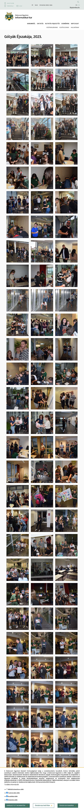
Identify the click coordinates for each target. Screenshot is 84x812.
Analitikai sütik (13, 796)
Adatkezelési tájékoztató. (27, 782)
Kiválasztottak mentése (16, 805)
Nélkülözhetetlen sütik (16, 789)
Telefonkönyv (10, 6)
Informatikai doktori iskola (45, 5)
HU (76, 5)
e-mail (20, 6)
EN (79, 5)
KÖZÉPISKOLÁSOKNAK (52, 27)
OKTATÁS (40, 23)
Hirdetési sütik (12, 800)
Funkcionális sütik (14, 793)
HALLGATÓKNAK (75, 27)
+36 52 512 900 (10, 3)
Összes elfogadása (66, 805)
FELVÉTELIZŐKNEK (64, 27)
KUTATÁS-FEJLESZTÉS (52, 23)
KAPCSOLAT (75, 23)
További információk (11, 784)
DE (32, 5)
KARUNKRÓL (31, 23)
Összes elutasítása (42, 805)
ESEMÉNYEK (65, 23)
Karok (36, 5)
